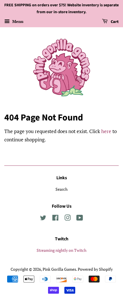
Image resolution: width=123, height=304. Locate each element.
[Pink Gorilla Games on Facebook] (55, 218)
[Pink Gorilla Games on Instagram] (67, 218)
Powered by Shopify (95, 269)
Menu (17, 21)
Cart (114, 22)
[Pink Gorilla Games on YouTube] (79, 218)
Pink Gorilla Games (59, 269)
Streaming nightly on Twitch (61, 250)
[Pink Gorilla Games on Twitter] (43, 218)
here (106, 131)
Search (61, 189)
